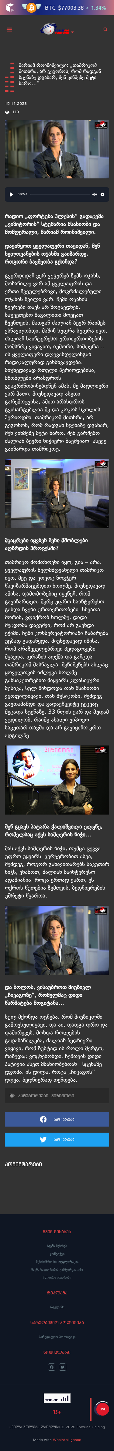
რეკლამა (57, 1307)
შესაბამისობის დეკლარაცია (57, 1262)
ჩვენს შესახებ (57, 1246)
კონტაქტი (57, 1254)
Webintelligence (67, 1439)
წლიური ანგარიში (57, 1277)
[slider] (60, 194)
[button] (9, 29)
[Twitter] (62, 1367)
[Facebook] (51, 1367)
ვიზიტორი (62, 1095)
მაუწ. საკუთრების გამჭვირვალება (57, 1269)
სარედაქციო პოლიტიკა (57, 1337)
